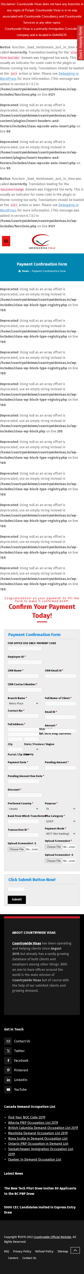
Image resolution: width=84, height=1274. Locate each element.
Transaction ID (18, 829)
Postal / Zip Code (15, 754)
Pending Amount (57, 762)
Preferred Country (20, 803)
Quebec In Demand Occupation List (34, 1159)
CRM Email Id (54, 670)
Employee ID (17, 656)
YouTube (20, 1090)
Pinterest (21, 1070)
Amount (51, 725)
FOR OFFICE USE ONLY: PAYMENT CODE (32, 643)
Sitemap (62, 1251)
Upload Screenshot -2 (22, 843)
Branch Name (17, 698)
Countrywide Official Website (52, 1237)
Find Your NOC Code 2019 (26, 1117)
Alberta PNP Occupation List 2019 (33, 1123)
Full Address (16, 724)
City (10, 744)
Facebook (21, 1061)
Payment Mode (55, 828)
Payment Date (18, 762)
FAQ (6, 1251)
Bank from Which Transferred (23, 816)
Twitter (19, 1051)
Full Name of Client (58, 698)
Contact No (16, 710)
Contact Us (22, 1041)
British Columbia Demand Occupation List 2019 (43, 1128)
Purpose (51, 803)
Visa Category (55, 816)
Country (28, 754)
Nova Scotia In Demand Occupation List (37, 1138)
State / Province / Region (31, 744)
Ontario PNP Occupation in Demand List (38, 1144)
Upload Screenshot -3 (59, 854)
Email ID (51, 711)
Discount (14, 789)
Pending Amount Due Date (23, 776)
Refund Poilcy (44, 1251)
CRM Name (15, 670)
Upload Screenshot (58, 840)
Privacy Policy (22, 1251)
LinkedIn (20, 1080)
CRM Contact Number (22, 684)
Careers (13, 1258)
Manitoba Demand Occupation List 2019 (38, 1133)
